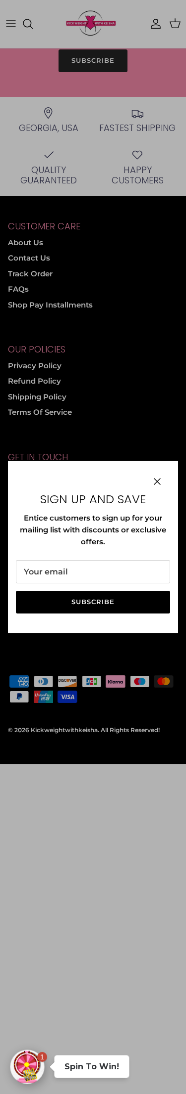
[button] (27, 1067)
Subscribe (93, 602)
